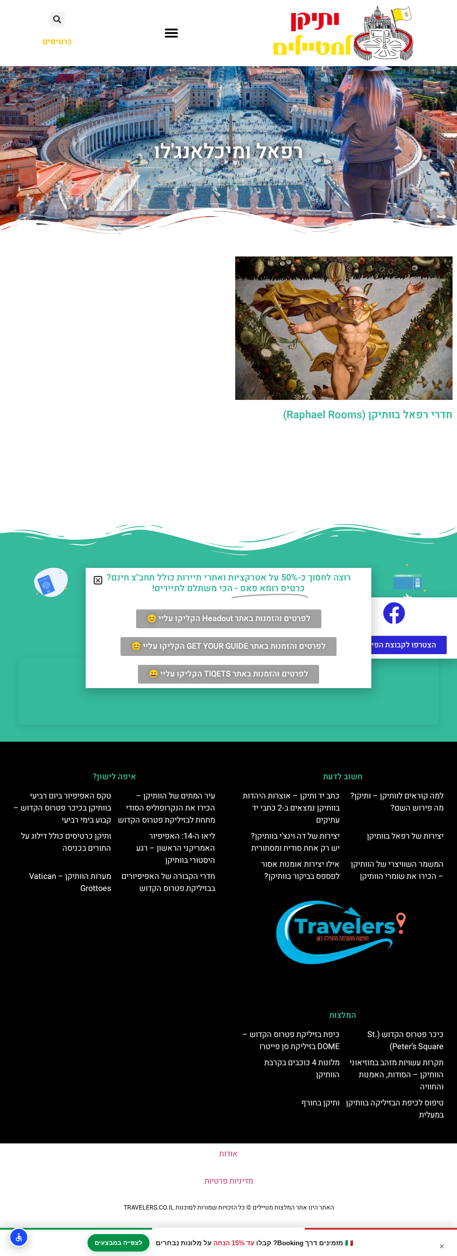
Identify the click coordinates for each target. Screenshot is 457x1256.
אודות (228, 1154)
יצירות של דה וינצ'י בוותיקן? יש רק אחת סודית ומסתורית (295, 842)
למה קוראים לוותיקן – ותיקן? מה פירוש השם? (397, 802)
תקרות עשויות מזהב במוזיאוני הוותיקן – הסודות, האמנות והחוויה (396, 1075)
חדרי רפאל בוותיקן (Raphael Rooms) (368, 415)
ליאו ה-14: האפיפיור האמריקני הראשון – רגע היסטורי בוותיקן (175, 848)
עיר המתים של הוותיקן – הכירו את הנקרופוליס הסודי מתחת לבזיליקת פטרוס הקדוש (166, 808)
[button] (171, 33)
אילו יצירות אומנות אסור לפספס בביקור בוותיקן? (300, 870)
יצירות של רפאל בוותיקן (405, 836)
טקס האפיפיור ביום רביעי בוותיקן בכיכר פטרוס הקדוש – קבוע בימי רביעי (62, 808)
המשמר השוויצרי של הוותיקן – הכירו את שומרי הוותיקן (397, 870)
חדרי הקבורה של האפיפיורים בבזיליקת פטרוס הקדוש (168, 882)
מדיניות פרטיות (228, 1181)
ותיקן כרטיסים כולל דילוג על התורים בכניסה (66, 842)
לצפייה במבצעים (118, 1242)
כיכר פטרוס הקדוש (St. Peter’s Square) (405, 1041)
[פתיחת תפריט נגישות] (19, 1237)
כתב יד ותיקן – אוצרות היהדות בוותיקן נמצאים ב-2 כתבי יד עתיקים (291, 808)
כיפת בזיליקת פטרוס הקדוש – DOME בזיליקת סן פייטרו (291, 1041)
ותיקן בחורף (320, 1103)
